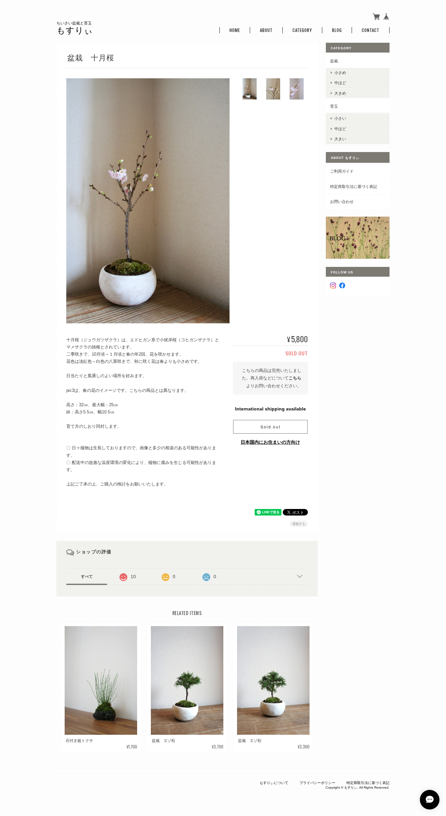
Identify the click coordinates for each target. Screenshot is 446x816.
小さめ (340, 72)
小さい (340, 118)
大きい (340, 139)
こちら (295, 378)
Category (302, 30)
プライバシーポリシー (317, 783)
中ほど (340, 83)
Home (235, 30)
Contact (370, 30)
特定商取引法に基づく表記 (353, 186)
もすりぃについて (274, 783)
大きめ (340, 93)
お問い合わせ (342, 201)
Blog (337, 30)
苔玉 (334, 106)
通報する (298, 524)
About (266, 30)
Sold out (270, 426)
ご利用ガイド (342, 171)
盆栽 (334, 61)
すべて (87, 576)
